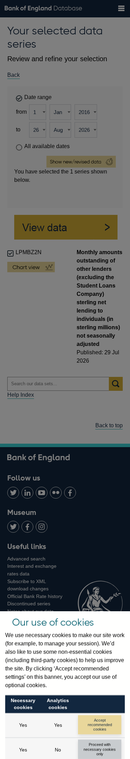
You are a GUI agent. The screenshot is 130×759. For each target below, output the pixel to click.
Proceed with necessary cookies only (100, 749)
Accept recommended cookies (100, 724)
